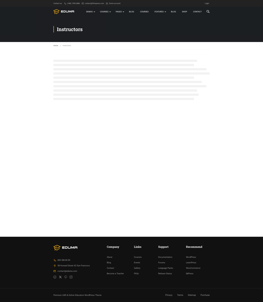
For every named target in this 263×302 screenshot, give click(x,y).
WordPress (191, 257)
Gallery (137, 268)
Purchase (205, 295)
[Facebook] (54, 277)
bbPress (189, 273)
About (109, 257)
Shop (184, 12)
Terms (180, 295)
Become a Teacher (115, 273)
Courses (104, 12)
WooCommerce (193, 268)
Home (55, 45)
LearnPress (191, 262)
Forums (161, 262)
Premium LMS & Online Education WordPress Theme (77, 295)
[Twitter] (60, 277)
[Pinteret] (65, 277)
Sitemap (192, 295)
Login (207, 3)
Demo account (114, 3)
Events (137, 262)
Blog (131, 12)
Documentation (165, 257)
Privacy (168, 295)
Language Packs (165, 268)
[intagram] (71, 277)
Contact (197, 12)
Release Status (165, 273)
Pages (119, 12)
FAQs (136, 273)
